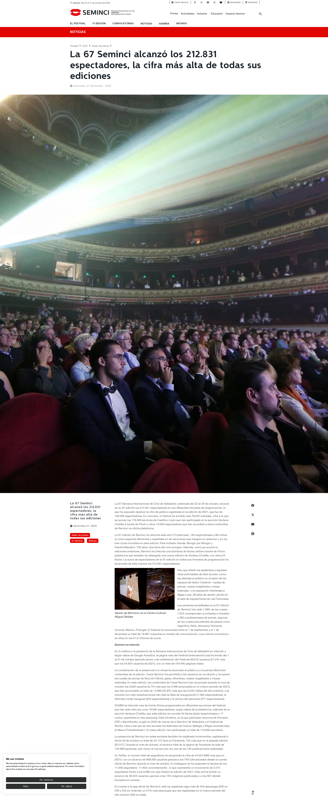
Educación (217, 13)
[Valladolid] (246, 2)
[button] (174, 14)
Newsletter (235, 2)
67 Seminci (77, 540)
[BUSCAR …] (260, 14)
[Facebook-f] (195, 2)
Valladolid (252, 2)
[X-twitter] (201, 2)
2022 (85, 45)
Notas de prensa (100, 45)
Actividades (187, 13)
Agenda (164, 24)
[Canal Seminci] (173, 2)
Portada (74, 45)
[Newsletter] (228, 2)
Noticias (93, 540)
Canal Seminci (181, 2)
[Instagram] (214, 2)
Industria (202, 13)
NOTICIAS (146, 24)
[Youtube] (208, 2)
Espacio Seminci (235, 13)
